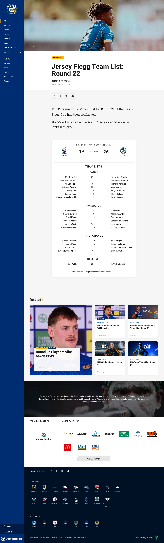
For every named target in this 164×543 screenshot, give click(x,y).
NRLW (6, 43)
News (6, 21)
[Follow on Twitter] (62, 471)
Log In (9, 532)
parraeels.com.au (61, 80)
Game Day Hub (11, 48)
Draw (6, 30)
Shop (6, 68)
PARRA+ (7, 72)
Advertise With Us (80, 538)
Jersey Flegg (57, 57)
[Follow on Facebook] (56, 471)
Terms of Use (33, 538)
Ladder (7, 34)
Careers (54, 538)
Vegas (6, 81)
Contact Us (68, 538)
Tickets (7, 59)
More (6, 52)
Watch (7, 25)
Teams (7, 39)
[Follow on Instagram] (68, 471)
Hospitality (8, 76)
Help (61, 538)
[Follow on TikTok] (51, 471)
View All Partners (93, 459)
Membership (9, 63)
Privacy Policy (44, 538)
